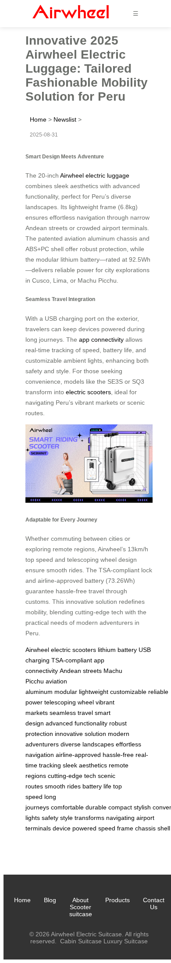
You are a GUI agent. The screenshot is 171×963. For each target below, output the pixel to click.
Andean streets (81, 670)
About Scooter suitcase (80, 906)
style (66, 817)
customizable (128, 691)
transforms (89, 817)
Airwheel (37, 649)
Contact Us (153, 903)
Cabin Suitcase (81, 941)
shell (163, 828)
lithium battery (117, 649)
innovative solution (80, 733)
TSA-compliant (71, 660)
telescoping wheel (69, 702)
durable (96, 807)
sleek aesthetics (85, 765)
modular (65, 691)
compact (120, 807)
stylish (142, 807)
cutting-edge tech (72, 775)
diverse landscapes (87, 744)
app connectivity (101, 339)
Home (38, 119)
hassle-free (118, 754)
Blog (50, 899)
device (62, 828)
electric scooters (88, 392)
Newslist (64, 119)
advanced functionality (76, 723)
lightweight (93, 691)
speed (106, 828)
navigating (120, 817)
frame (125, 828)
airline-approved (78, 754)
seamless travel (71, 712)
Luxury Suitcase (125, 941)
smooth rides (63, 786)
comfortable (67, 807)
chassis (145, 828)
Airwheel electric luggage (94, 175)
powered (84, 828)
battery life (96, 786)
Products (117, 899)
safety (50, 817)
